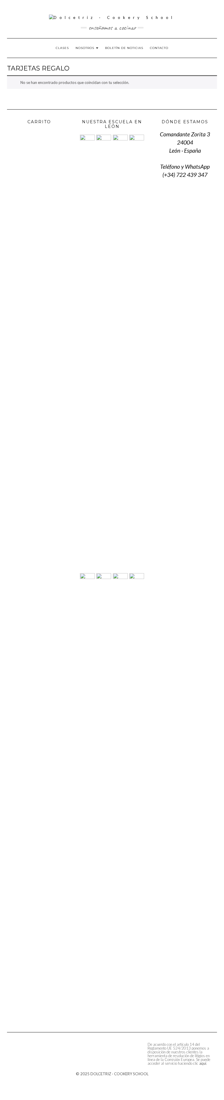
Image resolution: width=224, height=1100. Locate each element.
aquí (202, 1063)
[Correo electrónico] (206, 10)
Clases (62, 48)
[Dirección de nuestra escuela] (215, 10)
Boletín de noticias (124, 48)
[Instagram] (17, 9)
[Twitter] (8, 9)
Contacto (159, 48)
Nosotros (85, 48)
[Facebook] (25, 9)
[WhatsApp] (198, 10)
